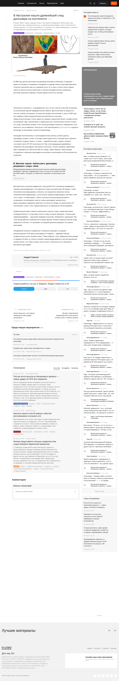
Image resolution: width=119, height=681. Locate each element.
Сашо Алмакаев (92, 456)
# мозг (46, 431)
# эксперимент (18, 434)
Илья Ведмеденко (31, 344)
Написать (103, 3)
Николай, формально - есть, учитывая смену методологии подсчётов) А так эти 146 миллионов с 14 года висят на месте (99, 410)
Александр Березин (93, 286)
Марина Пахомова (93, 303)
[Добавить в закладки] (5, 11)
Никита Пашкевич (92, 405)
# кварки (36, 468)
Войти (114, 3)
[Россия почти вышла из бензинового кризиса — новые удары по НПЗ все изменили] (70, 383)
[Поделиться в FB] (5, 16)
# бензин (32, 403)
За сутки (57, 368)
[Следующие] (115, 630)
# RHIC (23, 466)
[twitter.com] (95, 675)
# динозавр (38, 33)
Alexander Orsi (91, 153)
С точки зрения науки (20, 403)
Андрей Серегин (31, 10)
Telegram (24, 289)
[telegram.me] (111, 675)
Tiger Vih (89, 320)
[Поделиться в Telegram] (5, 25)
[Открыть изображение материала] (46, 54)
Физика (16, 466)
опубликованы (65, 127)
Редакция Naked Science (33, 351)
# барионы (47, 466)
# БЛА (38, 403)
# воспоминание (27, 431)
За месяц (74, 368)
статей (74, 257)
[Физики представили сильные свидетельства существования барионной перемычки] (70, 448)
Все (41, 328)
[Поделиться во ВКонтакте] (5, 30)
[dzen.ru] (107, 675)
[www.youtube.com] (103, 675)
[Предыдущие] (109, 630)
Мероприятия (52, 3)
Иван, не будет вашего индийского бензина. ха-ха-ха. (96, 276)
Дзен (45, 289)
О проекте (105, 648)
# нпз (22, 406)
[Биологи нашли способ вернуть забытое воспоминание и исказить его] (70, 420)
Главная (21, 3)
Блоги (42, 3)
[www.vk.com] (99, 675)
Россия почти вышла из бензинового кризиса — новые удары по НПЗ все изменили (36, 377)
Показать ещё (99, 491)
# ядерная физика (19, 471)
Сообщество (32, 3)
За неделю (65, 368)
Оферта (90, 648)
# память (52, 431)
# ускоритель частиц (47, 468)
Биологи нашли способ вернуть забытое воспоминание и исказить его (32, 414)
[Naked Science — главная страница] (9, 3)
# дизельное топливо (48, 403)
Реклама (113, 648)
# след (58, 33)
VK (67, 289)
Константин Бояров (93, 170)
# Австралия (29, 33)
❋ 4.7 (50, 19)
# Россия (29, 406)
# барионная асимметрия (34, 466)
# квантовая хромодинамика (23, 468)
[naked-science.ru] (115, 675)
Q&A (62, 3)
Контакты (97, 648)
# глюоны (56, 466)
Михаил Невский (92, 272)
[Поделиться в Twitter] (5, 20)
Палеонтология (19, 33)
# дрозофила (38, 431)
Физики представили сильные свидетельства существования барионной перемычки (34, 442)
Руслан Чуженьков (93, 388)
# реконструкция (49, 33)
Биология (17, 431)
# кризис (16, 406)
